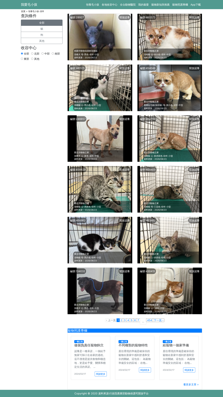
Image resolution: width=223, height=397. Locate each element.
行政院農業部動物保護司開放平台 (129, 393)
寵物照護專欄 (180, 4)
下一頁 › (158, 320)
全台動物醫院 (128, 4)
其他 (41, 40)
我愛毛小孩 (29, 5)
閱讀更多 (100, 373)
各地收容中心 (109, 4)
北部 (36, 53)
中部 (47, 53)
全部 (41, 22)
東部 (26, 58)
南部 (57, 53)
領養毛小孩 (92, 4)
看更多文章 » (191, 384)
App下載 (196, 4)
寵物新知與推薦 (160, 4)
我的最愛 (143, 4)
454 (149, 320)
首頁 (23, 11)
